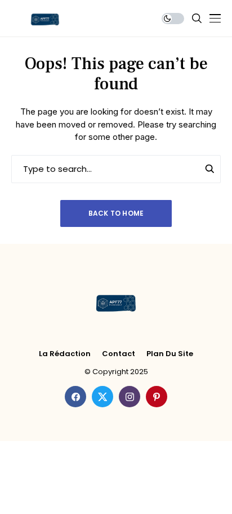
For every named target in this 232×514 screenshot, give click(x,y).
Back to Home (116, 213)
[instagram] (129, 396)
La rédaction (65, 353)
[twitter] (102, 396)
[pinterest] (156, 396)
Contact (118, 353)
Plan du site (169, 353)
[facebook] (75, 396)
